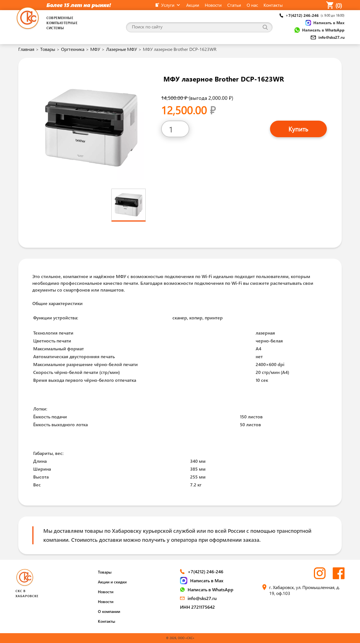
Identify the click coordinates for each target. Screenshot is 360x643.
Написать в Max (329, 22)
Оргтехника (72, 49)
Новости (105, 591)
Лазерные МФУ (121, 49)
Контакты (106, 621)
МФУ (95, 49)
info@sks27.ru (331, 37)
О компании (109, 611)
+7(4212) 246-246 (315, 15)
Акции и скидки (112, 582)
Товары (47, 49)
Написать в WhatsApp (323, 30)
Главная (26, 49)
